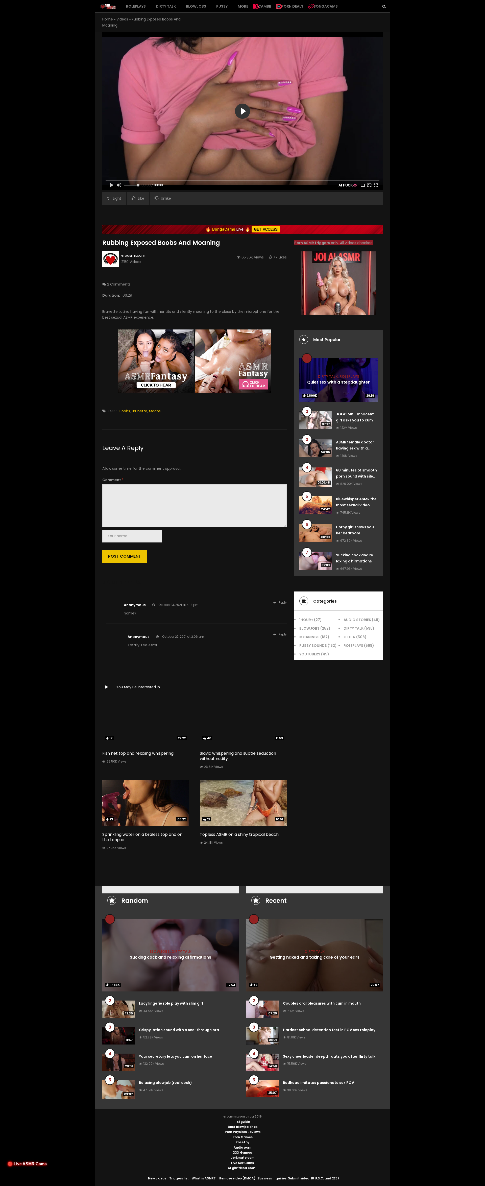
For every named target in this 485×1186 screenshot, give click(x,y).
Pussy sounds (313, 645)
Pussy (222, 6)
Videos (122, 19)
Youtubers (309, 654)
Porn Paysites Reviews (242, 1132)
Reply (283, 602)
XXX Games (242, 1152)
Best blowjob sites (242, 1127)
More (243, 6)
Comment (113, 479)
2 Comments (119, 284)
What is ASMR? (203, 1178)
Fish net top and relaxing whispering (138, 753)
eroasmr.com (133, 255)
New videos (157, 1178)
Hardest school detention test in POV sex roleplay (329, 1029)
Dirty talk (166, 6)
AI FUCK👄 (347, 185)
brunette (139, 411)
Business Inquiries (272, 1178)
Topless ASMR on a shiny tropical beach (239, 834)
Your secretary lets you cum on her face (175, 1056)
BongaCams (325, 6)
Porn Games (243, 1137)
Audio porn (242, 1147)
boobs (124, 411)
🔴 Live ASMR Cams (27, 1164)
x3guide (243, 1122)
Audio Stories (357, 619)
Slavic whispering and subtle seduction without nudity (238, 756)
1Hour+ (306, 619)
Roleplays (136, 6)
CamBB (264, 6)
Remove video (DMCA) (237, 1178)
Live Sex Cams (242, 1163)
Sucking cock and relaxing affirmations (170, 957)
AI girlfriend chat (242, 1168)
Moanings (309, 636)
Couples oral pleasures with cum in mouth (322, 1003)
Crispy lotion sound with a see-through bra (179, 1029)
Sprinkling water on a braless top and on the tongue (142, 837)
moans (155, 411)
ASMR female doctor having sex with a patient (355, 448)
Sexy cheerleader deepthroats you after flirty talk (329, 1056)
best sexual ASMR (117, 317)
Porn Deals (292, 6)
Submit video (298, 1178)
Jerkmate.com (242, 1157)
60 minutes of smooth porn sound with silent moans (356, 476)
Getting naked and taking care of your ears (314, 957)
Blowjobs (196, 6)
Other (349, 636)
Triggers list (179, 1178)
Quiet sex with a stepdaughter (338, 382)
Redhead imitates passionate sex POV (318, 1082)
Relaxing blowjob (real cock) (165, 1082)
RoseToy (242, 1142)
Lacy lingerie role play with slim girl (171, 1003)
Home (107, 19)
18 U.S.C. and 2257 (325, 1178)
